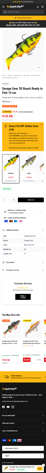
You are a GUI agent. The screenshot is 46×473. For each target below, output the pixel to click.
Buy (40, 468)
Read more (6, 101)
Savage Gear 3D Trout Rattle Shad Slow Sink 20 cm (31, 342)
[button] (42, 6)
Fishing (10, 75)
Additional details (11, 181)
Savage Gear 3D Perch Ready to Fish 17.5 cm (9, 342)
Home (4, 75)
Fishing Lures (18, 75)
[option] (10, 168)
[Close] (43, 465)
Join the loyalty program (26, 111)
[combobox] (23, 12)
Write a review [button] (23, 297)
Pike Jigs (26, 75)
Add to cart (30, 200)
